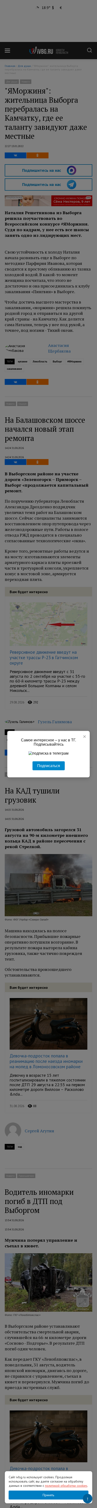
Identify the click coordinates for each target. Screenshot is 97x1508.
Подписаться (48, 766)
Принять (48, 1495)
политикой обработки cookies (66, 1485)
